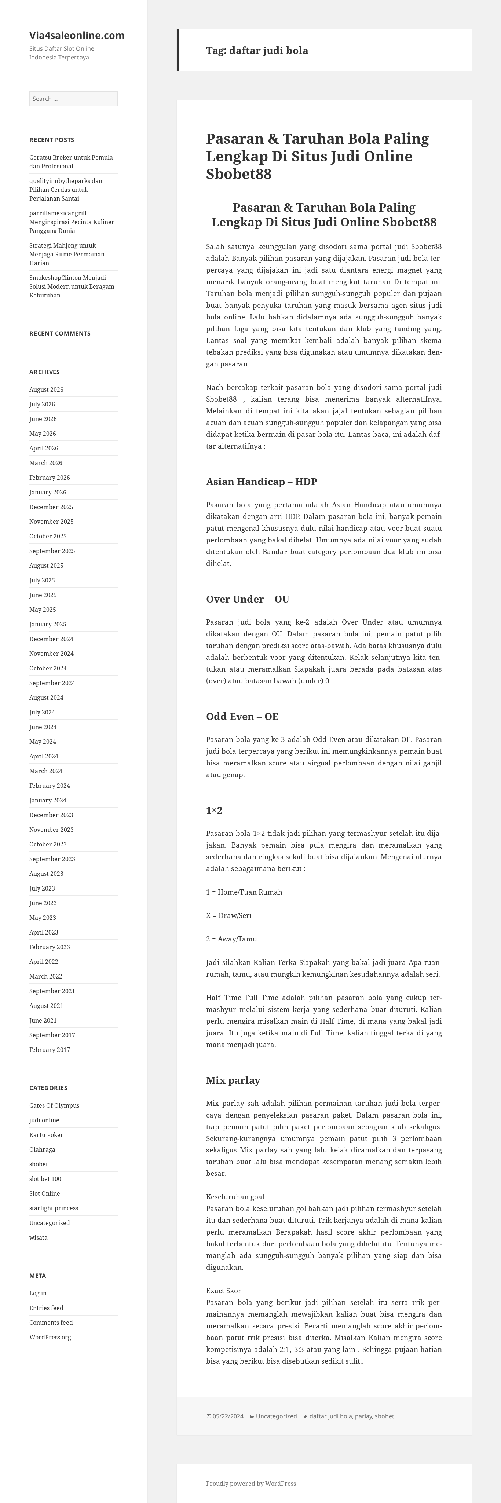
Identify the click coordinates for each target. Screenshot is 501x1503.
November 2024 (51, 654)
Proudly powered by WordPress (251, 1484)
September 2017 (52, 1035)
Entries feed (46, 1308)
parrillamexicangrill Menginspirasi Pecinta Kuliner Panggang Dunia (71, 222)
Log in (38, 1293)
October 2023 (48, 844)
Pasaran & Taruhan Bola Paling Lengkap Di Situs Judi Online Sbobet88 (317, 155)
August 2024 (46, 698)
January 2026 (47, 492)
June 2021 (43, 1020)
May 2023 (42, 918)
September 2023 (52, 859)
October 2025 (48, 536)
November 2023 (51, 830)
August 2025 (46, 566)
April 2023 (43, 932)
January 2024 (47, 800)
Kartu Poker (46, 1135)
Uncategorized (49, 1223)
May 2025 (42, 610)
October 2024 (48, 668)
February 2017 (49, 1050)
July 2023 (42, 888)
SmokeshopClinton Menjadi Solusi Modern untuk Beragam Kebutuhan (71, 286)
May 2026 (42, 433)
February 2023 (49, 947)
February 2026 (49, 477)
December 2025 (51, 507)
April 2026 (43, 448)
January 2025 (47, 624)
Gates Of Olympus (54, 1105)
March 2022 (45, 976)
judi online (44, 1120)
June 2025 (43, 595)
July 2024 (42, 712)
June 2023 (43, 903)
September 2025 (52, 551)
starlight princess (53, 1208)
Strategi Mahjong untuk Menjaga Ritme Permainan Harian (67, 254)
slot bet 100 (45, 1179)
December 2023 (51, 815)
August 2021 (46, 1006)
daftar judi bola (331, 1416)
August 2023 (46, 874)
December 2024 (51, 639)
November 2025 (51, 522)
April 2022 (43, 962)
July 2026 (42, 404)
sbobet (38, 1164)
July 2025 (42, 580)
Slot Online (44, 1193)
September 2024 (52, 683)
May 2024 (42, 742)
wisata (38, 1237)
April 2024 (43, 756)
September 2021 (52, 991)
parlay (363, 1416)
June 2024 (43, 727)
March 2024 (45, 771)
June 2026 (43, 419)
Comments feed (51, 1323)
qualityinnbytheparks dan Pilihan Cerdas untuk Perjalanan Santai (65, 189)
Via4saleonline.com (77, 35)
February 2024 (49, 786)
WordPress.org (50, 1337)
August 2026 (46, 389)
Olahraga (42, 1149)
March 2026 (45, 463)
